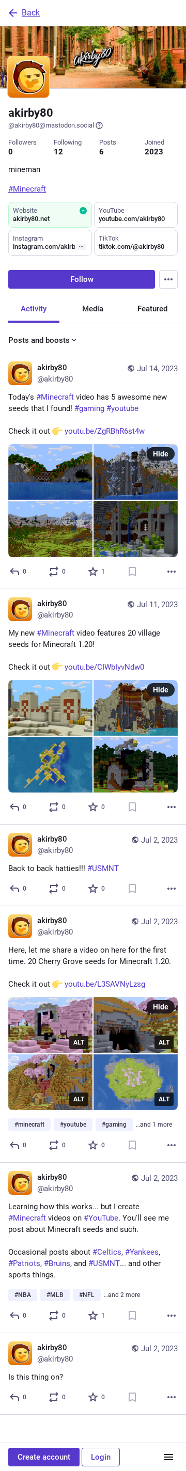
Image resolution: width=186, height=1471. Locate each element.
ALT (78, 1042)
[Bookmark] (132, 571)
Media (92, 308)
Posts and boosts (39, 340)
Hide (160, 454)
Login (101, 1457)
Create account (44, 1457)
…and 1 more (154, 1124)
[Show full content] (81, 247)
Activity (34, 308)
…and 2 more (122, 1295)
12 (58, 151)
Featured (152, 308)
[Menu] (168, 279)
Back (31, 13)
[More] (171, 571)
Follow (82, 279)
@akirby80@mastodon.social (51, 125)
